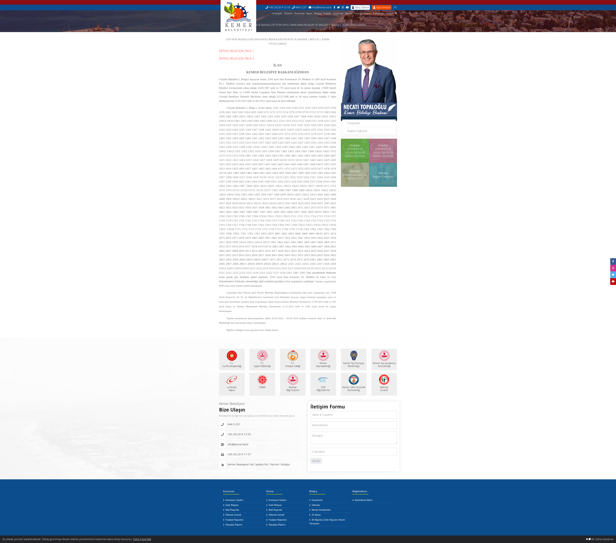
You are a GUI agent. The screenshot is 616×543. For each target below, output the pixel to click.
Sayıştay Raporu (233, 524)
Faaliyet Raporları (234, 519)
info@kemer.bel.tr (321, 7)
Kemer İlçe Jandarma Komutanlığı (384, 364)
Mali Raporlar (232, 510)
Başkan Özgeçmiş (357, 131)
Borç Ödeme (362, 7)
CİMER (262, 387)
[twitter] (338, 7)
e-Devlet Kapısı (231, 388)
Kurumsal (299, 13)
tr (394, 7)
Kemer (349, 13)
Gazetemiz (317, 500)
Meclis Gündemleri (321, 510)
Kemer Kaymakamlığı (323, 364)
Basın (309, 13)
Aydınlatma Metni (363, 500)
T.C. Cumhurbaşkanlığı (231, 364)
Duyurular (338, 13)
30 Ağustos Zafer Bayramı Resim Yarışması (327, 521)
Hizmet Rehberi (363, 13)
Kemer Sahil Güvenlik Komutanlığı (353, 388)
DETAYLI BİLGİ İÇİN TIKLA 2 (236, 58)
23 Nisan (316, 514)
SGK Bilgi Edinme (323, 388)
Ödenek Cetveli (233, 514)
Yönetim (288, 13)
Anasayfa (277, 13)
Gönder (316, 460)
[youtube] (347, 7)
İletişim (390, 13)
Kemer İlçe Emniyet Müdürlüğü (353, 364)
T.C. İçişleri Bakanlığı (262, 364)
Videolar (315, 505)
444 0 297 (301, 7)
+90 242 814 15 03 (279, 7)
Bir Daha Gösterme (602, 539)
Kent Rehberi (383, 7)
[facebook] (334, 7)
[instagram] (343, 7)
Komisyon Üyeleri (234, 500)
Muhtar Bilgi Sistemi (293, 388)
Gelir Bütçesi (231, 505)
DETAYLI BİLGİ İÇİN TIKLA (235, 51)
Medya (317, 13)
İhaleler (327, 13)
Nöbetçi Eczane (384, 388)
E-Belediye (378, 13)
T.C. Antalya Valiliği (292, 364)
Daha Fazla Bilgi (142, 539)
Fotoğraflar (353, 123)
